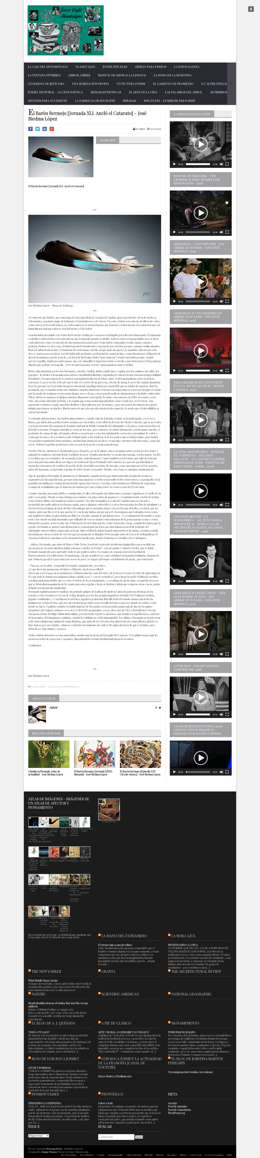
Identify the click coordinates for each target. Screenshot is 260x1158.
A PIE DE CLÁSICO (116, 1023)
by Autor (140, 128)
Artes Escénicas (68, 1154)
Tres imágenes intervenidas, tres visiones (190, 1072)
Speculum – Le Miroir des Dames (169, 101)
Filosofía (149, 1154)
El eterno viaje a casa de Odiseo (115, 945)
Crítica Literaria (133, 1154)
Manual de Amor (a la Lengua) (122, 75)
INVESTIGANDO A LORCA (183, 945)
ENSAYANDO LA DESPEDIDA (44, 1103)
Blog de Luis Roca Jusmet (55, 1058)
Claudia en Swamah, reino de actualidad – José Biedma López (45, 773)
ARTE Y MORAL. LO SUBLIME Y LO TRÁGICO (123, 1032)
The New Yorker (46, 971)
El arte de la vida (143, 92)
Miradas (129, 101)
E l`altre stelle (214, 84)
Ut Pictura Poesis (131, 84)
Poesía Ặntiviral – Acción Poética (55, 92)
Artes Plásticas (86, 1154)
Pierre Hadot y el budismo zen (114, 1076)
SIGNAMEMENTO (185, 1023)
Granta (108, 971)
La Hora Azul (183, 935)
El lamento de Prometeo (173, 84)
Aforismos (218, 92)
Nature (38, 994)
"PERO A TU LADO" (39, 1032)
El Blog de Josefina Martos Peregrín (195, 1060)
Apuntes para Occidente (47, 101)
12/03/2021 (155, 128)
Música (183, 1154)
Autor (54, 707)
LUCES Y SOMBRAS (39, 1067)
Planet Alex (85, 67)
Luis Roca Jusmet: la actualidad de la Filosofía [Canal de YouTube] (130, 1062)
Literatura (172, 1154)
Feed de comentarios (179, 1109)
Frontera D (112, 1094)
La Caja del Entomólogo (48, 67)
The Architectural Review (196, 971)
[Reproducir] (174, 164)
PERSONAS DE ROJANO (181, 1032)
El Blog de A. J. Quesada (53, 1023)
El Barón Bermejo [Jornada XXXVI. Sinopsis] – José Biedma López (93, 773)
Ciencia (100, 1154)
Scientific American (120, 994)
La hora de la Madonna (173, 75)
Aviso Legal (195, 1154)
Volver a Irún (105, 1103)
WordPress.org (176, 1113)
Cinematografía (115, 1154)
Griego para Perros (150, 67)
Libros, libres (79, 75)
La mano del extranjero (124, 935)
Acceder (172, 1103)
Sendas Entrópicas (106, 92)
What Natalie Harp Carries (43, 980)
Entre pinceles (115, 67)
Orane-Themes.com (78, 1151)
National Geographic (191, 994)
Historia (160, 1154)
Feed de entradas (177, 1106)
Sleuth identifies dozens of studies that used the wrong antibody (58, 1004)
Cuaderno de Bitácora (46, 84)
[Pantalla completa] (227, 164)
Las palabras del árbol (183, 92)
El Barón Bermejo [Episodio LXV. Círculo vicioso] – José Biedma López (140, 773)
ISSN (229, 1154)
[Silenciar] (221, 164)
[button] (201, 144)
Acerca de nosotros (214, 1154)
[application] (201, 144)
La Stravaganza (186, 67)
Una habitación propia (90, 84)
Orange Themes (49, 1151)
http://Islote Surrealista (64, 614)
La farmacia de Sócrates (95, 101)
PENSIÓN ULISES (45, 1094)
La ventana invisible (44, 75)
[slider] (198, 164)
